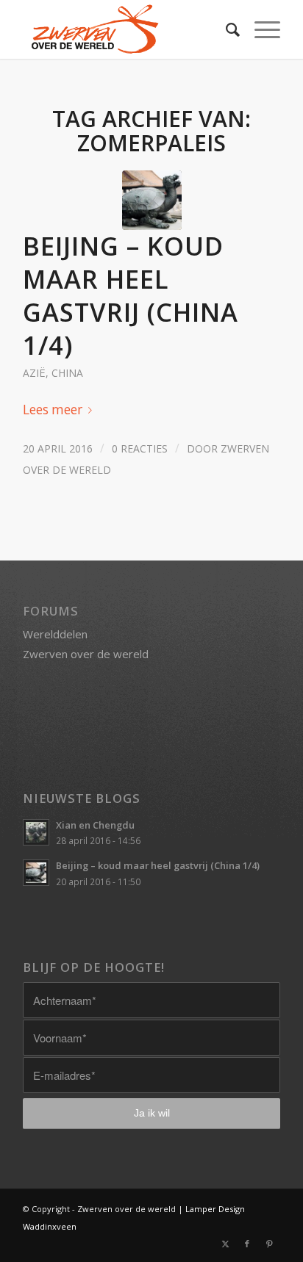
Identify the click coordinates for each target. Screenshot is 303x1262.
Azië (34, 373)
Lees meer (52, 409)
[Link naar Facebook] (247, 1244)
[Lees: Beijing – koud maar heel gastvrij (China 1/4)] (36, 872)
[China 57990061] (152, 200)
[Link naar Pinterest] (269, 1244)
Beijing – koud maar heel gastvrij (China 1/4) (130, 295)
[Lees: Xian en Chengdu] (36, 832)
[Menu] (260, 29)
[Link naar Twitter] (225, 1244)
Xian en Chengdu (95, 825)
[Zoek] (225, 29)
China (67, 373)
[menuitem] (225, 29)
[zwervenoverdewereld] (126, 29)
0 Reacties (140, 448)
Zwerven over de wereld (86, 653)
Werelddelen (55, 634)
